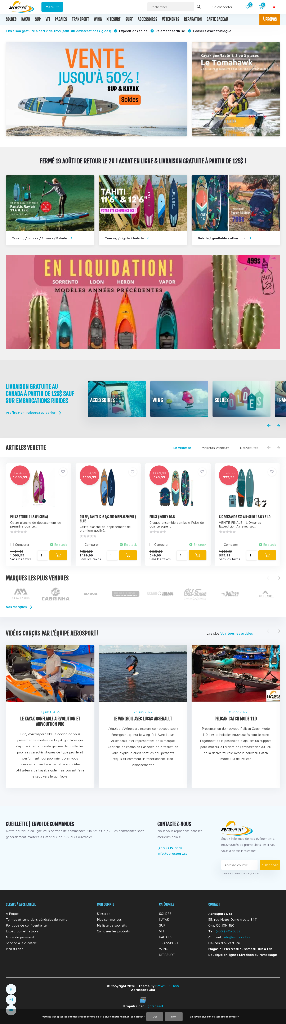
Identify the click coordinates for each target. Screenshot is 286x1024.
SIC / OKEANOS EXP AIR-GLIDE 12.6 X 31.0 (245, 517)
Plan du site (14, 949)
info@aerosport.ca (172, 853)
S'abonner (270, 865)
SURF (129, 19)
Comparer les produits (113, 931)
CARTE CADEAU (217, 19)
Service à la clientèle (21, 943)
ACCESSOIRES (147, 19)
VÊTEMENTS (170, 19)
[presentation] (269, 426)
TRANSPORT (80, 19)
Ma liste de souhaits (112, 925)
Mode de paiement (20, 937)
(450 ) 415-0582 (170, 848)
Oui (155, 1016)
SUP (38, 19)
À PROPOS (270, 19)
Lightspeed (154, 1006)
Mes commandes (109, 919)
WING (98, 19)
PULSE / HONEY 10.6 (162, 517)
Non (173, 1016)
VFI (48, 19)
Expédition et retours (22, 931)
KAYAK (25, 19)
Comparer (22, 544)
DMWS (160, 986)
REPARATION (193, 19)
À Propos (12, 913)
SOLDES (11, 19)
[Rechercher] (199, 7)
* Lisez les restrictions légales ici (240, 873)
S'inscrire (103, 913)
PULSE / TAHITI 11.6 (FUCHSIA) (29, 517)
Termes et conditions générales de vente (36, 919)
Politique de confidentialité (26, 925)
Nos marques (17, 607)
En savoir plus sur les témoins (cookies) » (215, 1016)
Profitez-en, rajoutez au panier (31, 412)
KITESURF (114, 19)
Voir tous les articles (236, 633)
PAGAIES (61, 19)
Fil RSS (174, 986)
